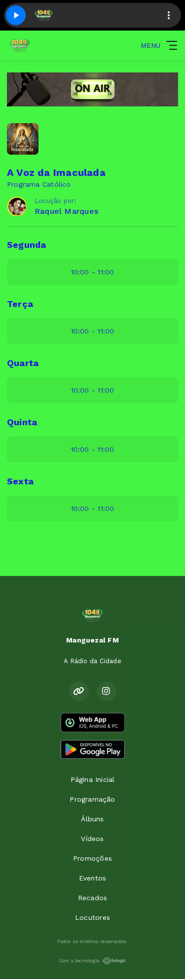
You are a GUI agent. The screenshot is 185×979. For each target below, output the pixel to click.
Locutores (92, 917)
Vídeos (92, 839)
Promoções (92, 858)
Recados (92, 898)
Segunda (26, 244)
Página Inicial (93, 779)
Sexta (20, 481)
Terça (20, 304)
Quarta (22, 363)
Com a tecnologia (79, 960)
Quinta (22, 422)
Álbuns (92, 819)
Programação (92, 799)
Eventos (92, 878)
